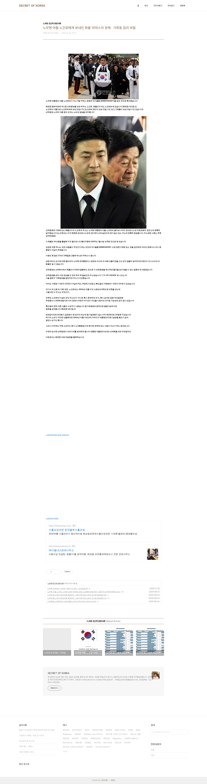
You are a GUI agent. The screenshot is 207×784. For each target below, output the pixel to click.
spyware (118, 738)
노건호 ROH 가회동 (52, 518)
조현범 (90, 747)
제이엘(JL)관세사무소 (61, 550)
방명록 (182, 6)
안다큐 (118, 743)
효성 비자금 (120, 730)
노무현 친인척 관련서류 (56, 583)
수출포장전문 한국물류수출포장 (67, 529)
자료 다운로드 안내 (26, 752)
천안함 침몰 (98, 730)
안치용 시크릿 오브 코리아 (117, 734)
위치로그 (171, 6)
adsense (68, 734)
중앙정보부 (96, 738)
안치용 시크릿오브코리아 (73, 747)
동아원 (79, 743)
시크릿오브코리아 (103, 747)
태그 (146, 6)
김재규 (75, 738)
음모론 (66, 738)
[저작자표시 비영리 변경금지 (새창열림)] (77, 572)
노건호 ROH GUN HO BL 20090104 (57, 435)
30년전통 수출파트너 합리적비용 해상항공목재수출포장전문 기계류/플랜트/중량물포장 (93, 533)
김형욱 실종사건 (132, 738)
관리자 (113, 780)
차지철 (97, 743)
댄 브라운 (108, 743)
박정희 (78, 734)
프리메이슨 (68, 743)
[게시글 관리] (57, 572)
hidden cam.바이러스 (94, 734)
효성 (138, 730)
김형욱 (109, 730)
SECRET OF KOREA (32, 5)
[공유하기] (54, 572)
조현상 (85, 738)
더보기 (65, 751)
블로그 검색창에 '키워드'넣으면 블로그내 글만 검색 (37, 730)
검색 (185, 732)
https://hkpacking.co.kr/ (60, 526)
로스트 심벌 (136, 734)
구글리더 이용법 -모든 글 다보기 (31, 735)
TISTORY (104, 780)
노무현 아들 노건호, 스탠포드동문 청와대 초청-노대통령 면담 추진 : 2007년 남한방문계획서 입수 (83, 592)
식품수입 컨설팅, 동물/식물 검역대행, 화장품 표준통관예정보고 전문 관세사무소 (89, 554)
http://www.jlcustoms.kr (60, 546)
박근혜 (107, 738)
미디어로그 (158, 6)
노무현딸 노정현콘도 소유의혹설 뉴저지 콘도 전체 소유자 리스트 (71, 601)
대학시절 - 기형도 (26, 746)
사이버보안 (77, 730)
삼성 (87, 730)
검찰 (131, 730)
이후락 (128, 743)
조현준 (88, 743)
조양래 (66, 730)
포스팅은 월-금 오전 (26, 741)
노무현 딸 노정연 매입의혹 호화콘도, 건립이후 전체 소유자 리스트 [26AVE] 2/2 (76, 595)
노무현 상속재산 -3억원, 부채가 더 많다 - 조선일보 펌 (67, 588)
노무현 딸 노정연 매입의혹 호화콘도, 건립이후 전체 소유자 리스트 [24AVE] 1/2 (76, 598)
